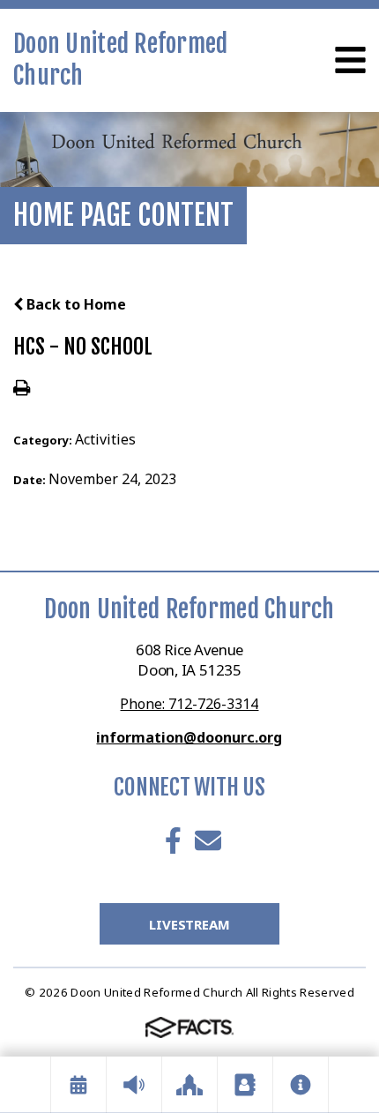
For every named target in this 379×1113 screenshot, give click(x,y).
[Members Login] (245, 1085)
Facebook (173, 840)
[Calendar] (78, 1085)
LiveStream (189, 924)
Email (208, 840)
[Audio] (134, 1085)
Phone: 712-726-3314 (189, 703)
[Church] (189, 1085)
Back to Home (74, 304)
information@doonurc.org (189, 737)
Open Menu (350, 60)
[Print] (21, 389)
